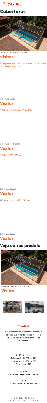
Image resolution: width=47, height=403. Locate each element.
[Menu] (43, 4)
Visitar (6, 56)
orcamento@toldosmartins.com (23, 383)
